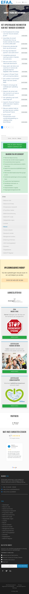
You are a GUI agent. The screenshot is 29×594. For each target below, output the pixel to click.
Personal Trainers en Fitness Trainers (12, 557)
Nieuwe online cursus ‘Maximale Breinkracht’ (10, 62)
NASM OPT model (8, 217)
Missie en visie (7, 200)
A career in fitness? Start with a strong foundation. (11, 75)
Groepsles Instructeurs (8, 559)
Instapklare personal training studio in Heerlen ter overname (11, 57)
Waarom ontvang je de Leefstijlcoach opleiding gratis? (10, 86)
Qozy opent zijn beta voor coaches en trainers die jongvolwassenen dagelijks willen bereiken (11, 68)
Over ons (14, 138)
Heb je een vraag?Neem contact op (14, 146)
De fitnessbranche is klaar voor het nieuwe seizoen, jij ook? (11, 33)
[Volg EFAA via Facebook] (2, 570)
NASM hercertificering (9, 213)
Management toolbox (9, 236)
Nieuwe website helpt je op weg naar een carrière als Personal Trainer (10, 110)
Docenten (6, 246)
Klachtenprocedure (11, 585)
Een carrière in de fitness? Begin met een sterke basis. (11, 80)
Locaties (5, 223)
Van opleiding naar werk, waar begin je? (10, 98)
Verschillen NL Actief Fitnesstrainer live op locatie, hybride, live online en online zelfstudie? (11, 40)
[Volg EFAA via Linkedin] (10, 570)
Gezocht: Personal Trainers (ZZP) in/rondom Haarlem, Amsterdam (11, 103)
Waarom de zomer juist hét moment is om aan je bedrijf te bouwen (11, 93)
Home (9, 138)
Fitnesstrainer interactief (10, 207)
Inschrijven (22, 566)
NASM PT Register (8, 253)
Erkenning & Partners (9, 240)
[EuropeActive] (14, 300)
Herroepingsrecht (21, 586)
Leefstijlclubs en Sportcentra (10, 555)
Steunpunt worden (8, 233)
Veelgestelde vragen (8, 220)
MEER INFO (14, 337)
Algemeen (5, 562)
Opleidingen (5, 505)
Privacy (20, 585)
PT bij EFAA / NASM (8, 210)
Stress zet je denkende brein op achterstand (10, 47)
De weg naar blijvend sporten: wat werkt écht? (11, 51)
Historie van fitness (8, 203)
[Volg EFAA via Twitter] (6, 570)
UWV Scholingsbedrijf (9, 243)
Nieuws (5, 226)
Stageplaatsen (7, 249)
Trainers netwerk (7, 230)
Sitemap (14, 588)
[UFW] (14, 423)
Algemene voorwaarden (8, 586)
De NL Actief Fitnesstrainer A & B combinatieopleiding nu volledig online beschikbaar (10, 118)
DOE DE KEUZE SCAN (14, 280)
